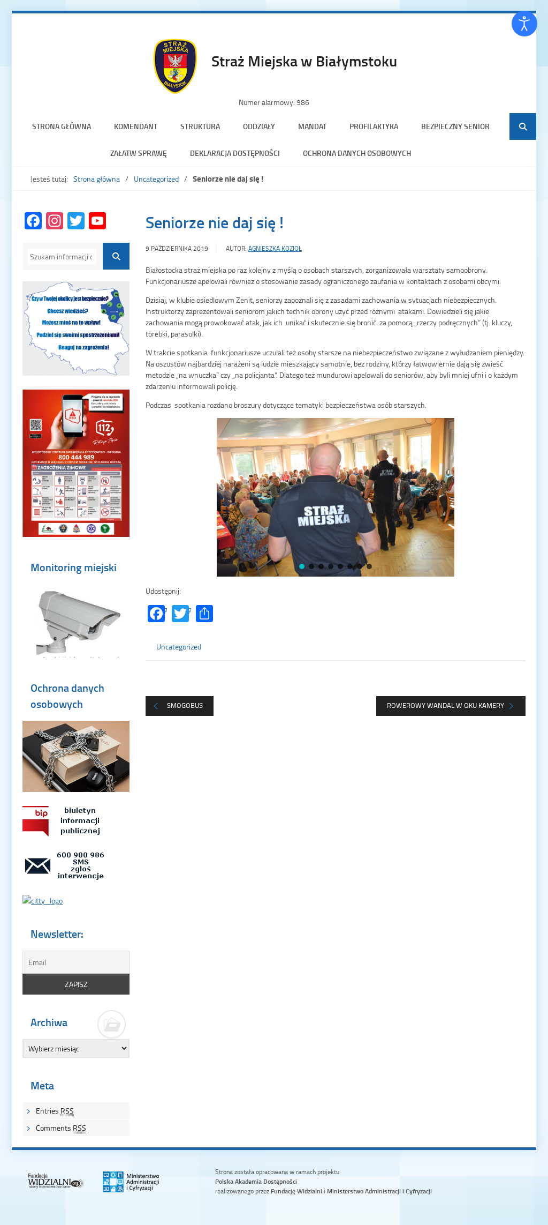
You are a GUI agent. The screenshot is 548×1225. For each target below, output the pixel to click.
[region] (336, 497)
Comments (61, 1128)
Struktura (200, 126)
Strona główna (61, 126)
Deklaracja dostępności (235, 153)
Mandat (312, 126)
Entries (55, 1111)
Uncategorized (156, 179)
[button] (162, 497)
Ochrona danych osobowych (357, 153)
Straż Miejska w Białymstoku (304, 60)
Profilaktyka (373, 126)
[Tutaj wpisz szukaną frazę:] (62, 256)
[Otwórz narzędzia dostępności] (524, 23)
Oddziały (259, 126)
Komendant (135, 126)
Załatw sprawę (138, 153)
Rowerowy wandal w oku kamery (445, 705)
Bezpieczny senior (455, 126)
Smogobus (185, 705)
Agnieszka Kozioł (275, 248)
